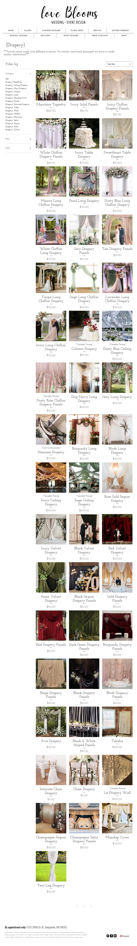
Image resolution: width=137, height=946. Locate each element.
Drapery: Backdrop (14, 82)
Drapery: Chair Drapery (16, 89)
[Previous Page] (77, 906)
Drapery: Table (12, 108)
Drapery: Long (12, 95)
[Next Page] (91, 906)
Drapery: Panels (12, 101)
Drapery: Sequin (13, 124)
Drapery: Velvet (13, 130)
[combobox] (119, 64)
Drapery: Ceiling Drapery (17, 85)
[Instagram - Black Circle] (107, 935)
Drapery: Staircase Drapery (17, 104)
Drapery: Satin (12, 120)
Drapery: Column (13, 92)
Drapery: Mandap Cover (16, 98)
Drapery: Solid (12, 127)
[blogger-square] (115, 935)
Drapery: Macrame (14, 117)
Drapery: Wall (12, 111)
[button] (28, 30)
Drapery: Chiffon (13, 114)
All (7, 79)
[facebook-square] (111, 935)
